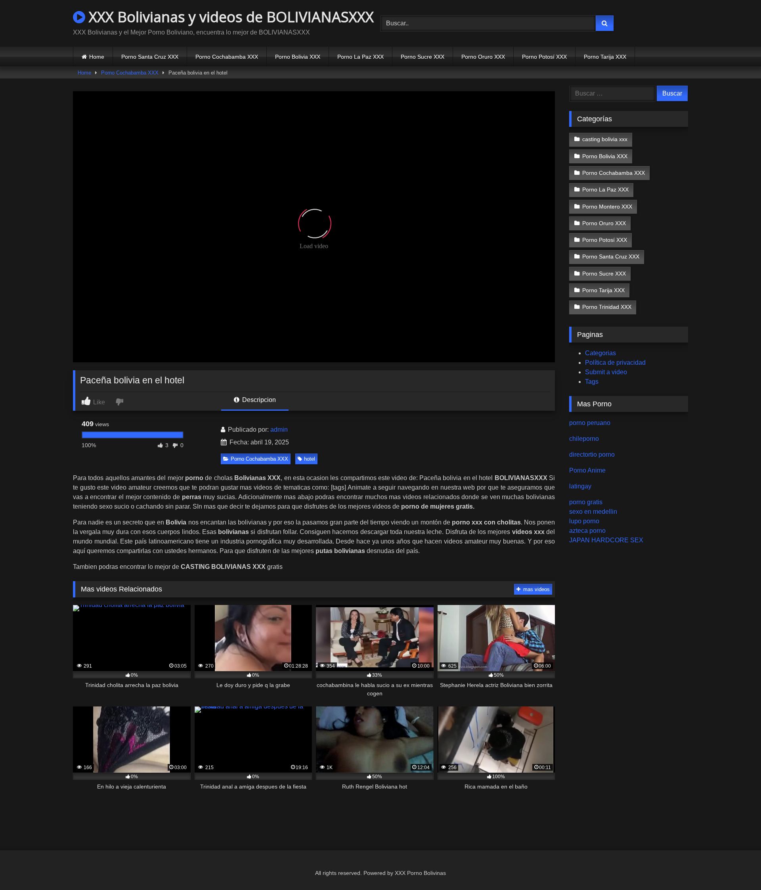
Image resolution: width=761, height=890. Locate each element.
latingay (580, 486)
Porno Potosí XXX (544, 57)
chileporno (584, 438)
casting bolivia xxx (604, 139)
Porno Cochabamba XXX (226, 57)
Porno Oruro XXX (483, 57)
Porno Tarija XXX (605, 57)
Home (96, 57)
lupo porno (584, 521)
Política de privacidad (615, 362)
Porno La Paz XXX (360, 57)
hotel (309, 459)
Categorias (600, 353)
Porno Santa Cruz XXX (149, 57)
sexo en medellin (593, 511)
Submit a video (606, 372)
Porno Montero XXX (607, 206)
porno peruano (589, 422)
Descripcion (258, 399)
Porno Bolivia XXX (297, 57)
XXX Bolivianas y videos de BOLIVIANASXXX (229, 17)
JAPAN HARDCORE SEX (606, 540)
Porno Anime (587, 470)
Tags (591, 381)
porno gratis (585, 502)
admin (279, 429)
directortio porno (592, 454)
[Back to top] (736, 866)
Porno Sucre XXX (422, 57)
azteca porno (587, 530)
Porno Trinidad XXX (606, 307)
